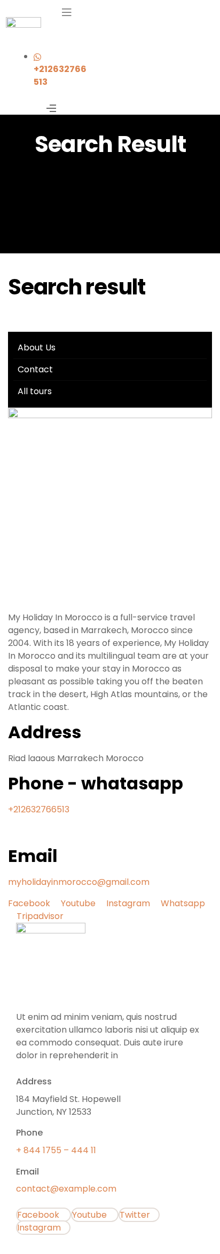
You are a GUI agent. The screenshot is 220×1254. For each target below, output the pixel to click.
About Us (37, 347)
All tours (35, 391)
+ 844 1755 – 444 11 (56, 1150)
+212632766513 (38, 809)
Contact (35, 369)
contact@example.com (66, 1189)
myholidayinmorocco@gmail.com (79, 882)
